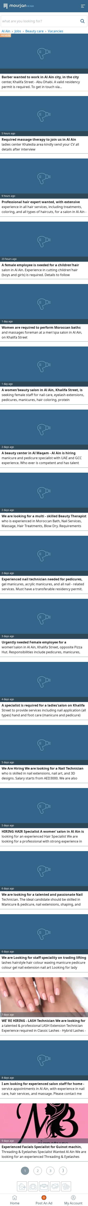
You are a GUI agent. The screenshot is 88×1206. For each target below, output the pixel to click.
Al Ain (6, 31)
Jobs (18, 31)
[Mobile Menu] (83, 6)
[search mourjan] (82, 21)
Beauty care (34, 31)
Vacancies (55, 31)
